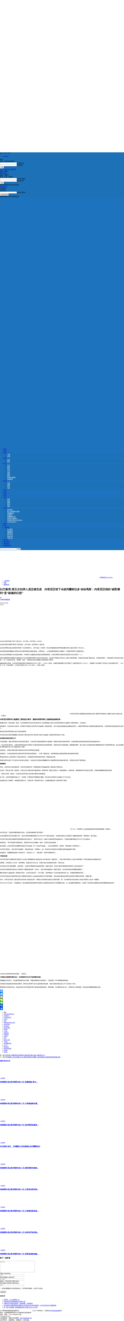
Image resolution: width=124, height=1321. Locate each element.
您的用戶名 (20, 163)
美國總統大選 (11, 516)
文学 (8, 470)
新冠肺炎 (10, 509)
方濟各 (5, 1041)
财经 (5, 481)
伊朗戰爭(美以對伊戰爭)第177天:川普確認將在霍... (19, 1103)
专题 (5, 508)
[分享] (62, 1008)
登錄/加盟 (6, 156)
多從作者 (7, 1061)
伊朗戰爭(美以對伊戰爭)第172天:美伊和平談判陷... (19, 1232)
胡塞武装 (6, 1047)
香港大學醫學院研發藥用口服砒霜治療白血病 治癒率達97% (26, 1055)
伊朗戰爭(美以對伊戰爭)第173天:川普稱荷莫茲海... (19, 1211)
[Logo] (62, 321)
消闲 (8, 506)
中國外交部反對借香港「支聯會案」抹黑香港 (18, 1303)
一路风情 (6, 527)
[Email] (62, 996)
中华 (8, 465)
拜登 (5, 1038)
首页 (5, 449)
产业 (8, 483)
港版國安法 (10, 513)
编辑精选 (10, 532)
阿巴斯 (5, 1050)
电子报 (6, 540)
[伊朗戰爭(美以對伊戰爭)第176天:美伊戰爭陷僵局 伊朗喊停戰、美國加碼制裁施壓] (10, 1119)
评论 (5, 492)
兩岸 (5, 453)
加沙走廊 (6, 1026)
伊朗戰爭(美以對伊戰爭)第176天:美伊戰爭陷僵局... (19, 1125)
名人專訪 (10, 529)
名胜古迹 (10, 538)
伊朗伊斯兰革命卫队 (9, 1022)
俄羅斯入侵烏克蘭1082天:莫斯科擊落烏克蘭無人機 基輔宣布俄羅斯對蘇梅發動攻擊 (33, 1057)
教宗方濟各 (7, 1040)
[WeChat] (62, 999)
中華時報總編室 (5, 599)
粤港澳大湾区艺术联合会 (14, 520)
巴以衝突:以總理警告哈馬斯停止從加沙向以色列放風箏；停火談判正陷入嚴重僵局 (30, 1305)
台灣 (8, 456)
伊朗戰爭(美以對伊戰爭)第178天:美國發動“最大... (19, 1082)
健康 (8, 502)
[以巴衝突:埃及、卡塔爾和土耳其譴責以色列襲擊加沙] (10, 1141)
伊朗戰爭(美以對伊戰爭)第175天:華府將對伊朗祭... (19, 1168)
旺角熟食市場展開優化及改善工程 (14, 1301)
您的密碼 (20, 165)
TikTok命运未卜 (12, 522)
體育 (5, 493)
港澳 (5, 458)
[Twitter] (62, 994)
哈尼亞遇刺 (7, 1028)
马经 (8, 488)
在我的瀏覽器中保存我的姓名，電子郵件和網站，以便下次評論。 (23, 1288)
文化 (5, 463)
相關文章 (2, 1061)
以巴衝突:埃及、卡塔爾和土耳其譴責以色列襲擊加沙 (20, 1146)
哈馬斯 (5, 1029)
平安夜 (5, 1036)
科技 (5, 490)
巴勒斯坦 (6, 1033)
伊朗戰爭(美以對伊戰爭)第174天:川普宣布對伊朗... (19, 1189)
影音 (5, 525)
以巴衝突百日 (7, 1017)
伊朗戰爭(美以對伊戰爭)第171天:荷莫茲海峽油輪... (19, 1254)
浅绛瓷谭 (10, 479)
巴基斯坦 (6, 1034)
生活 (5, 497)
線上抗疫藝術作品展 (13, 511)
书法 (8, 472)
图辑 (5, 523)
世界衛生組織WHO (9, 1014)
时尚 (8, 504)
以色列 (5, 1019)
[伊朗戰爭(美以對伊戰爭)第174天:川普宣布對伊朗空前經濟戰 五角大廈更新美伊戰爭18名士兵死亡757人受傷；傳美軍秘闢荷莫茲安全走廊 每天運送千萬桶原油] (10, 1184)
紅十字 (5, 1045)
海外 (8, 467)
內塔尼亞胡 (7, 1024)
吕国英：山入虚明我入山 (12, 1299)
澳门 (8, 461)
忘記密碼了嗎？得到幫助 (8, 169)
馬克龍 (5, 1052)
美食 (8, 499)
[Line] (62, 1002)
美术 (8, 469)
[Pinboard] (62, 1005)
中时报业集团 (54, 1310)
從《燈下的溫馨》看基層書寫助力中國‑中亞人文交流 (20, 1307)
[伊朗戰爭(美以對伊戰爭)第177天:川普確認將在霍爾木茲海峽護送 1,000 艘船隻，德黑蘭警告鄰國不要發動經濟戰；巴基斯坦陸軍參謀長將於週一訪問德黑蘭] (10, 1098)
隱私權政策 (3, 173)
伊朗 (5, 1021)
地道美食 (10, 531)
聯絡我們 (6, 541)
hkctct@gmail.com (26, 1318)
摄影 (8, 474)
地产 (8, 486)
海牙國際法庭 (7, 1043)
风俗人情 (10, 536)
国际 (5, 451)
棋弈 (8, 475)
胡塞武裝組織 (7, 1048)
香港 (8, 460)
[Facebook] (62, 991)
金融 (8, 484)
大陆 (8, 454)
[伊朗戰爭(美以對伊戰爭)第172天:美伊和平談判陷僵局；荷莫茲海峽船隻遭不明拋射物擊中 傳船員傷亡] (10, 1227)
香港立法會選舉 (12, 518)
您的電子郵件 (21, 179)
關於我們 (6, 543)
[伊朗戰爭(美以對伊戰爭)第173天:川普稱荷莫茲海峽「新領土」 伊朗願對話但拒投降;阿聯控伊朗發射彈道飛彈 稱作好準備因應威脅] (10, 1205)
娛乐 (5, 495)
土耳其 (5, 1031)
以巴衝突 (6, 1015)
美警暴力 (10, 515)
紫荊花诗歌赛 (11, 477)
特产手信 (10, 534)
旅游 (8, 501)
